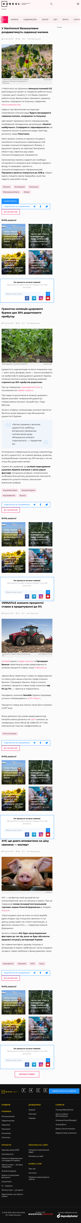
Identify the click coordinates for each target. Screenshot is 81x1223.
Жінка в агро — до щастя (12, 1190)
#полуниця (33, 187)
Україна (14, 20)
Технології (6, 1129)
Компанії (32, 1114)
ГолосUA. (6, 910)
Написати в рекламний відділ (39, 1151)
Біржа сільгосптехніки (65, 1129)
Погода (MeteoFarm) (64, 1110)
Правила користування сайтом (39, 1178)
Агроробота (61, 1125)
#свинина (22, 964)
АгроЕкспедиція (9, 1171)
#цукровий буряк (10, 490)
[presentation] (2, 19)
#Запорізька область (11, 192)
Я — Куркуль (7, 1186)
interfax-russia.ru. (25, 390)
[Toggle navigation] (78, 3)
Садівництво (30, 20)
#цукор (23, 495)
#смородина (20, 187)
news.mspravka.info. (11, 105)
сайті (33, 719)
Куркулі (32, 1110)
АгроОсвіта (7, 1182)
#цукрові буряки (28, 490)
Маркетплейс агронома (66, 1133)
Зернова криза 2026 (10, 1150)
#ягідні (26, 192)
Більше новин (27, 1074)
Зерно (65, 20)
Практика (6, 1125)
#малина (6, 187)
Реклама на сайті (36, 1156)
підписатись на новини (64, 1091)
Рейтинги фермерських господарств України (12, 1159)
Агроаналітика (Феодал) (66, 1120)
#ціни (41, 964)
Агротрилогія (8, 1154)
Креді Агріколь (26, 661)
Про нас (32, 1169)
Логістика (6, 1138)
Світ (55, 20)
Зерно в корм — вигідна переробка (12, 1166)
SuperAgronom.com (30, 387)
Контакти (33, 1173)
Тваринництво (8, 1121)
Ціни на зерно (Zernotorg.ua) (62, 1115)
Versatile (6, 661)
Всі (4, 20)
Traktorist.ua (40, 668)
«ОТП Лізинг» (34, 698)
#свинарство (8, 964)
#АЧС (33, 964)
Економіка (6, 1133)
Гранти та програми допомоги (10, 1176)
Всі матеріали (11, 212)
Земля (45, 20)
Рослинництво (8, 1116)
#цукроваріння (9, 495)
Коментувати (10, 201)
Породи (32, 1118)
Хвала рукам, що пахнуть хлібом (12, 1195)
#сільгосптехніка (9, 734)
